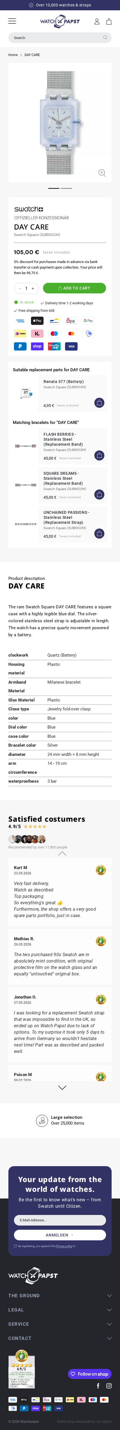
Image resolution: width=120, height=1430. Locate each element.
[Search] (105, 37)
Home (13, 55)
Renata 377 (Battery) (64, 381)
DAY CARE (32, 55)
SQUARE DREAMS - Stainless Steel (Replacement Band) (63, 478)
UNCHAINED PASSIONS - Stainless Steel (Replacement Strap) (67, 517)
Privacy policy (64, 1246)
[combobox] (60, 37)
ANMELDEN (57, 1235)
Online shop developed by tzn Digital (84, 1422)
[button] (109, 21)
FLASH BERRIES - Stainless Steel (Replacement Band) (63, 439)
